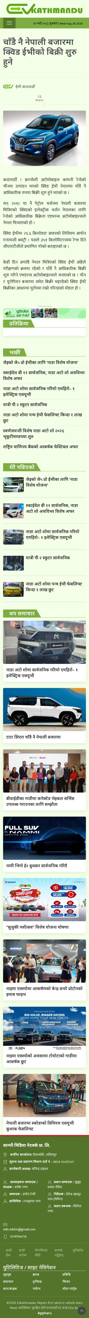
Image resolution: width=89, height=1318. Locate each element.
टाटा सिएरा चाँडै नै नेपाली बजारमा (33, 737)
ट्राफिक (37, 1281)
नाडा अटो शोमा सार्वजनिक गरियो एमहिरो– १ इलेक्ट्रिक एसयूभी (39, 391)
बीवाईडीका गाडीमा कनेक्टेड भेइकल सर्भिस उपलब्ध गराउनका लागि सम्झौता (40, 801)
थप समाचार (22, 613)
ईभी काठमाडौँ (25, 86)
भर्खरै (14, 352)
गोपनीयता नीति (41, 1252)
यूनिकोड (78, 1250)
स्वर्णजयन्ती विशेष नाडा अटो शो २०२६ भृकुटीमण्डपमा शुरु (33, 433)
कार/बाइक (10, 1288)
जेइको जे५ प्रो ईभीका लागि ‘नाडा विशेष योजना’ (40, 362)
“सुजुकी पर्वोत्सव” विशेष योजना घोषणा (37, 927)
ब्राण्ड (36, 1274)
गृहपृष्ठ (7, 1274)
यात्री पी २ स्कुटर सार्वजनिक (25, 404)
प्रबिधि (67, 1274)
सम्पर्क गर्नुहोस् (58, 1252)
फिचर (66, 1281)
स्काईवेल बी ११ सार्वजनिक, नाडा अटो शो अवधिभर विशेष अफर (44, 375)
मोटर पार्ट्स (70, 1288)
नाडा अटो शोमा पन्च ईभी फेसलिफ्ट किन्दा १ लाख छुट (42, 417)
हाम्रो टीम (9, 1252)
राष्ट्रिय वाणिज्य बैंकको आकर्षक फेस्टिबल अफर (40, 447)
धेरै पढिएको (22, 467)
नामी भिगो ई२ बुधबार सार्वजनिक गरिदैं (36, 865)
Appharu (45, 1313)
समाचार (8, 1281)
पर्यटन (36, 1288)
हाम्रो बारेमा (23, 1252)
